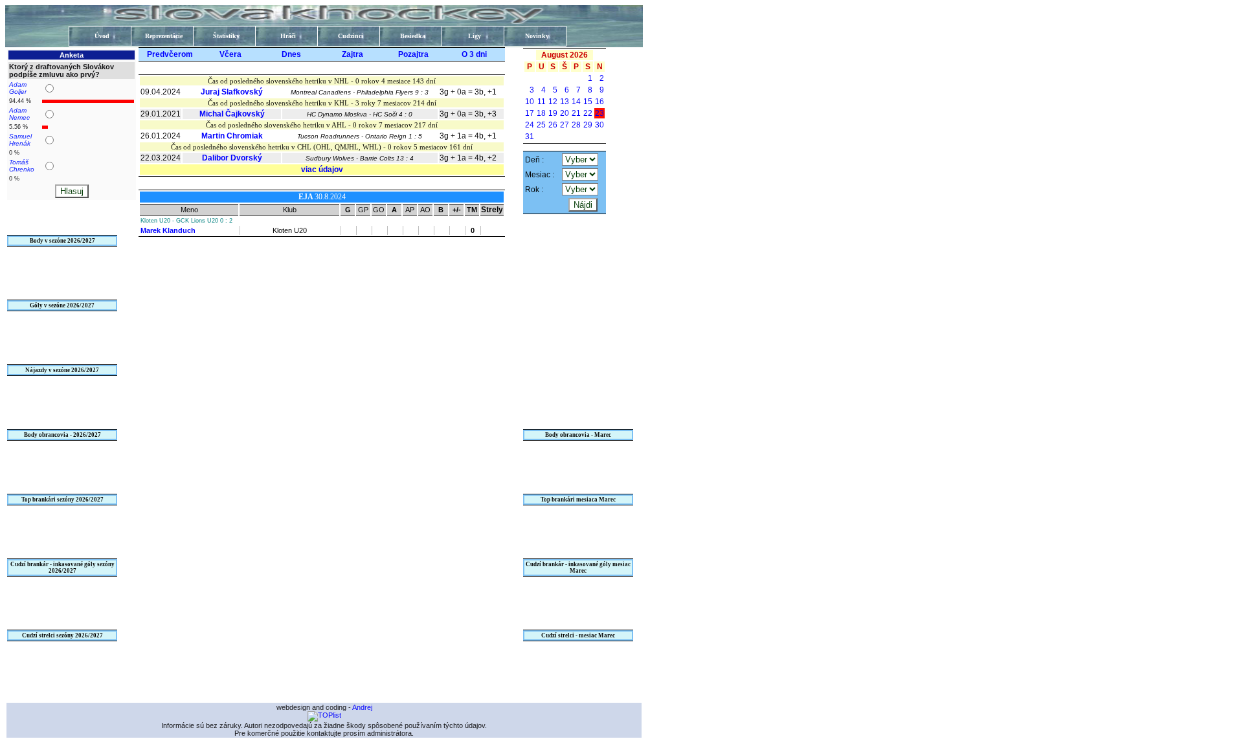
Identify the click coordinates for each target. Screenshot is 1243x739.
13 (564, 101)
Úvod (102, 35)
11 (541, 101)
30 (599, 124)
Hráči (288, 35)
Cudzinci (350, 35)
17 (529, 113)
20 (564, 113)
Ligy (474, 35)
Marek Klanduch (168, 230)
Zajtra (352, 54)
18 (541, 113)
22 (587, 113)
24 (529, 124)
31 (529, 136)
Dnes (291, 54)
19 (552, 113)
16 (599, 101)
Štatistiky (226, 35)
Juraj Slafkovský (232, 91)
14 (576, 101)
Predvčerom (170, 54)
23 (599, 113)
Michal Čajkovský (232, 113)
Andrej (362, 707)
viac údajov (322, 169)
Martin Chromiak (232, 135)
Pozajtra (413, 54)
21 (576, 113)
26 (552, 124)
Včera (230, 54)
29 (587, 124)
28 (576, 124)
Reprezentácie (164, 35)
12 (552, 101)
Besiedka (412, 35)
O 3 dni (474, 54)
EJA (306, 196)
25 (541, 124)
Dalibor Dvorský (232, 157)
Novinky (537, 35)
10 (529, 101)
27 (564, 124)
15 (587, 101)
